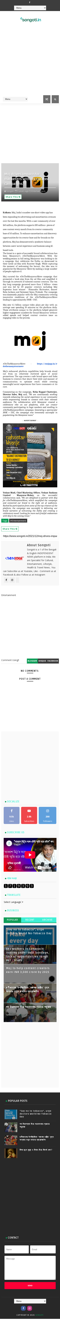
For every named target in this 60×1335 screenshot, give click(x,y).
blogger (32, 661)
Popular (12, 920)
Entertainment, (39, 191)
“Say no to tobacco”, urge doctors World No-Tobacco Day (36, 1114)
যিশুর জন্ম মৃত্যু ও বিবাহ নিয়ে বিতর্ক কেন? (36, 1150)
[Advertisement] (30, 63)
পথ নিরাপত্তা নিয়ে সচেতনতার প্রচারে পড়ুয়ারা (28, 1007)
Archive (47, 920)
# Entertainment (18, 520)
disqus (42, 661)
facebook (53, 661)
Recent (30, 920)
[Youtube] (35, 1306)
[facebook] (29, 2)
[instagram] (29, 1308)
